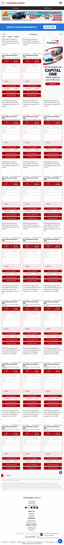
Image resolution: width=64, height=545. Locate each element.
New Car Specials (31, 523)
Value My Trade (11, 95)
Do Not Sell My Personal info (35, 542)
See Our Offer (50, 27)
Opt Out (16, 88)
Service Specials (31, 528)
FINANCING (31, 513)
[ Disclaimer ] (58, 22)
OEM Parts (31, 530)
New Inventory (31, 520)
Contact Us (5, 542)
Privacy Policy (7, 88)
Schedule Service (31, 527)
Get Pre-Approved (11, 92)
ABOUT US (31, 511)
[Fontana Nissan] (13, 3)
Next (8, 475)
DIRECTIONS (31, 515)
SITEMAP (31, 516)
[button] (60, 472)
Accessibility (12, 542)
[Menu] (60, 3)
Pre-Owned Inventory (31, 522)
